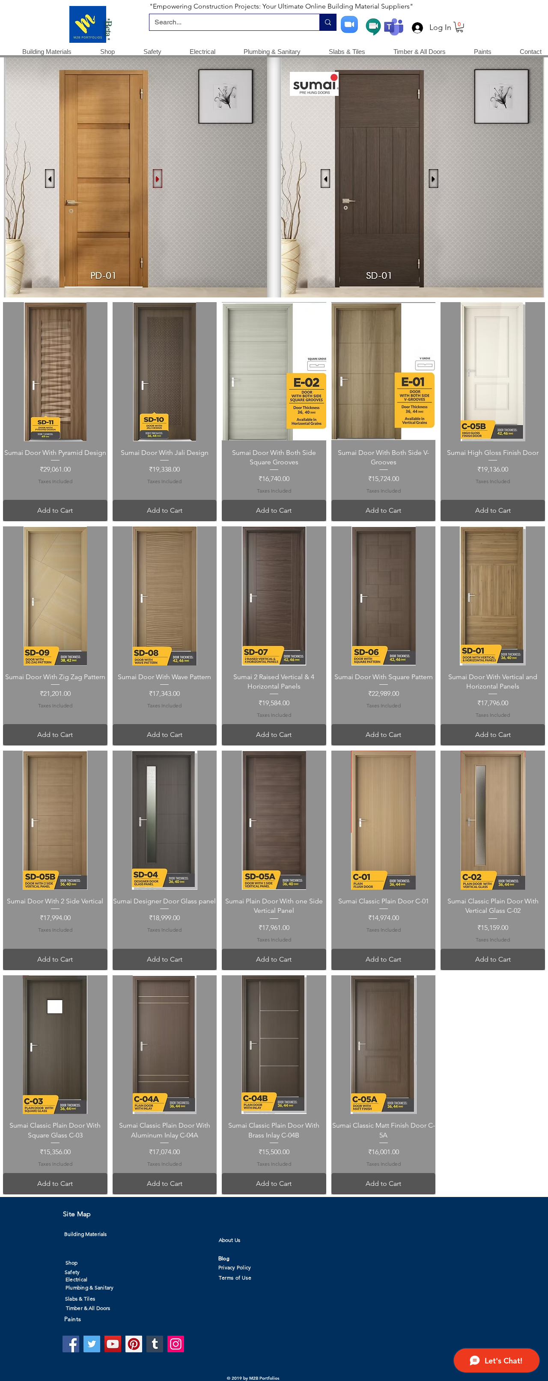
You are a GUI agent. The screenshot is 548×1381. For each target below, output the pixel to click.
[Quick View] (55, 371)
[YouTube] (112, 1344)
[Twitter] (91, 1344)
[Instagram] (175, 1344)
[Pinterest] (133, 1344)
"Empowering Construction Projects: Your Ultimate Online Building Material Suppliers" (281, 6)
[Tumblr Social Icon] (154, 1344)
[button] (459, 27)
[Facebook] (71, 1344)
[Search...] (327, 22)
